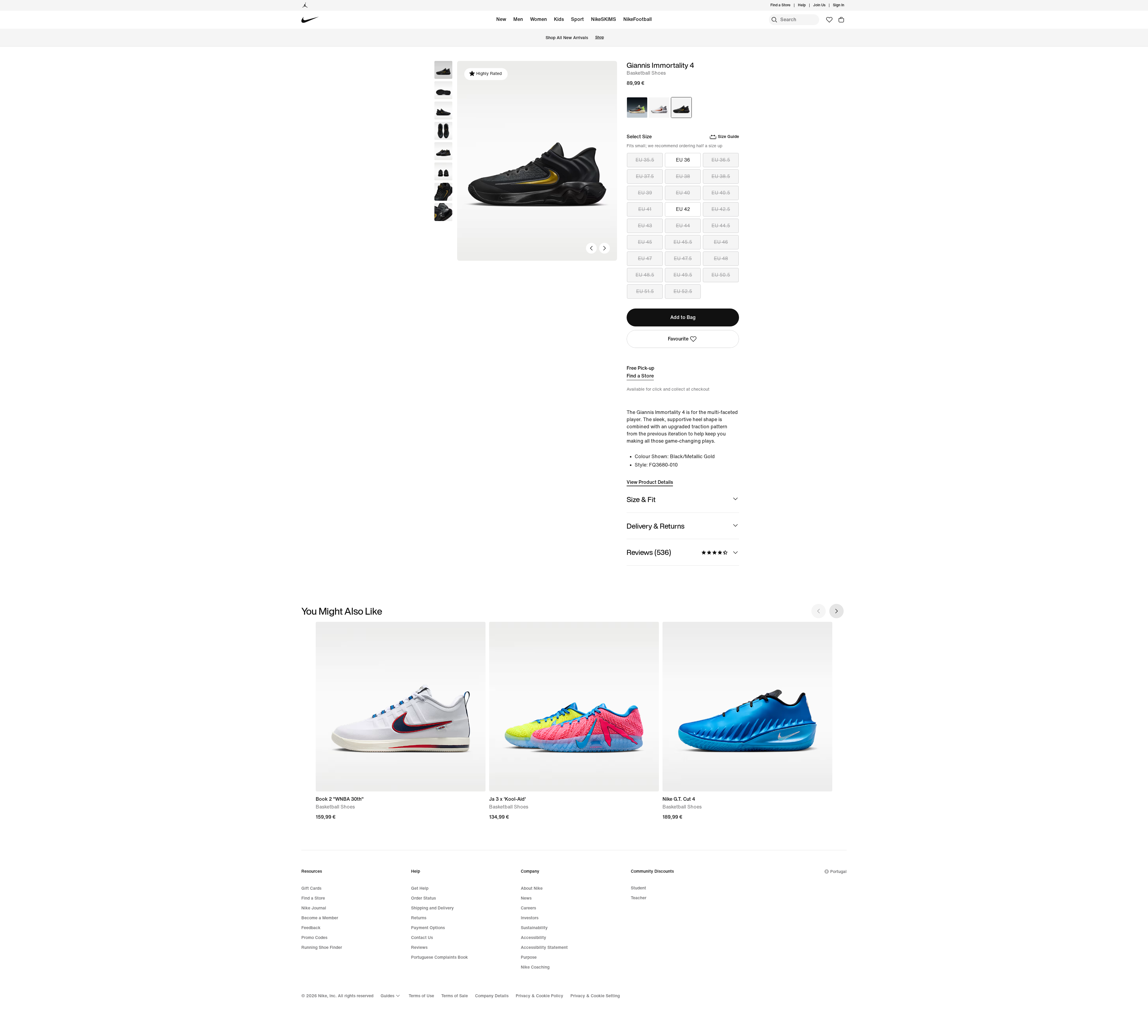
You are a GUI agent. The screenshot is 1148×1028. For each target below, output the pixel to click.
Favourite (678, 338)
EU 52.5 (683, 291)
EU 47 (645, 258)
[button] (443, 90)
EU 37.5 (645, 176)
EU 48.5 (645, 274)
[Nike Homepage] (310, 20)
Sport (577, 19)
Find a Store (640, 375)
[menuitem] (807, 5)
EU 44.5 (721, 225)
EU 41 (644, 209)
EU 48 (721, 258)
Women (538, 19)
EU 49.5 (683, 274)
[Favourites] (829, 19)
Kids (559, 19)
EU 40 (683, 192)
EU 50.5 (721, 274)
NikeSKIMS (603, 19)
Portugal (838, 871)
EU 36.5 (721, 159)
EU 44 (683, 225)
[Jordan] (305, 5)
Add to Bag (683, 317)
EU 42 (683, 209)
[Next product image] (604, 248)
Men (518, 19)
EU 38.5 (721, 176)
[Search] (774, 19)
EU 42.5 (721, 209)
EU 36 (683, 159)
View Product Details (650, 482)
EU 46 (721, 242)
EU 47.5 (683, 258)
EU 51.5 (645, 291)
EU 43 (645, 225)
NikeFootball (637, 19)
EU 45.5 (683, 242)
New (501, 19)
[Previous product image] (591, 248)
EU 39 (645, 192)
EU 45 (645, 242)
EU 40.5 (721, 192)
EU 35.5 (645, 159)
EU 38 (683, 176)
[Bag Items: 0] (841, 19)
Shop (599, 37)
